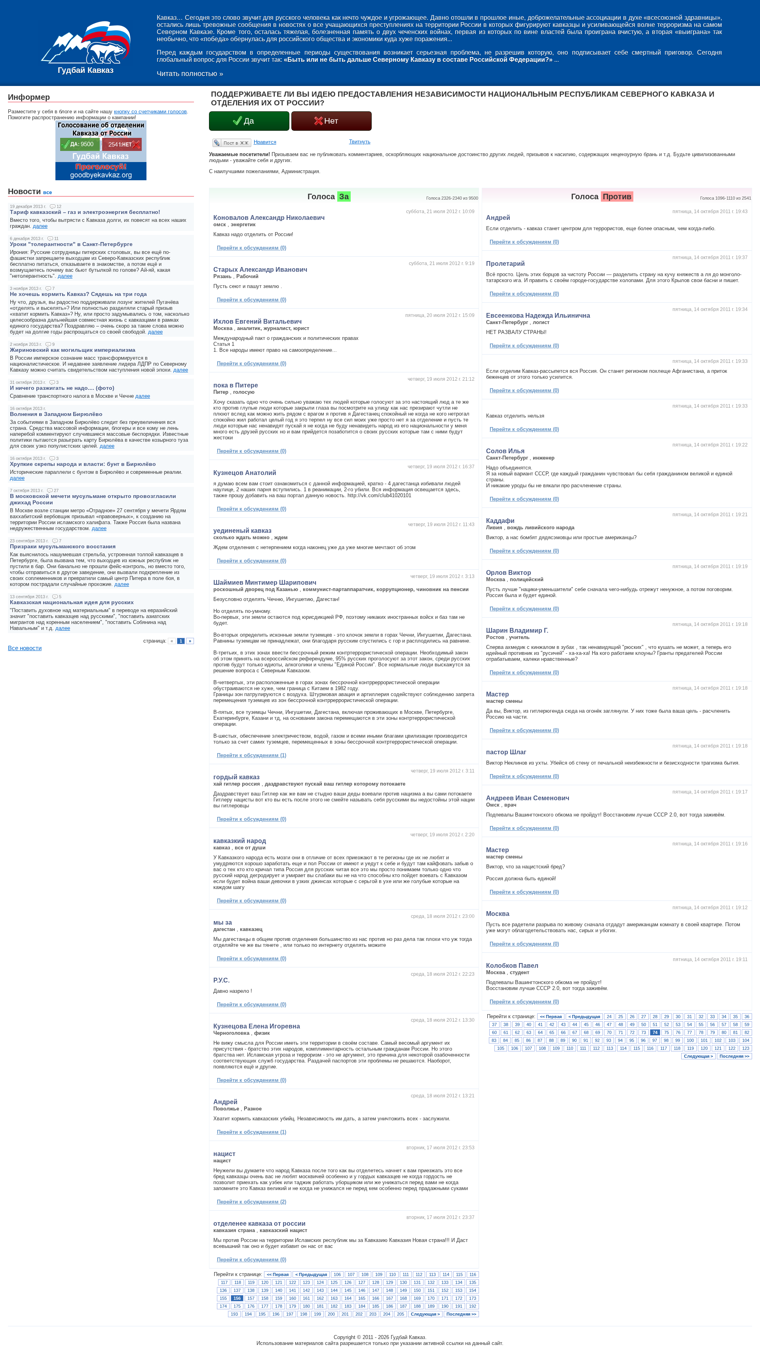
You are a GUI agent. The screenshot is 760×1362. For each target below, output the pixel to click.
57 (724, 1024)
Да (249, 121)
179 (292, 1306)
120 (264, 1282)
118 (237, 1282)
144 (334, 1290)
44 (574, 1024)
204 (386, 1314)
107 (351, 1274)
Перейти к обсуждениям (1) (251, 755)
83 (494, 1040)
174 (223, 1306)
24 (609, 1016)
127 (361, 1282)
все (47, 192)
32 (701, 1016)
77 (689, 1032)
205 (400, 1314)
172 (458, 1298)
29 (666, 1016)
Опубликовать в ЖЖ (222, 142)
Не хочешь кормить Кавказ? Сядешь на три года (78, 294)
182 (334, 1306)
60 (494, 1032)
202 (359, 1314)
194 (248, 1314)
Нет (331, 121)
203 (372, 1314)
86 (528, 1040)
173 (472, 1298)
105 (500, 1048)
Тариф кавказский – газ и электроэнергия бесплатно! (85, 212)
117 (224, 1282)
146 (361, 1290)
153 (458, 1290)
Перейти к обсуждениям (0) (251, 248)
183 (348, 1306)
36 (747, 1016)
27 (643, 1016)
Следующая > (425, 1314)
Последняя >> (461, 1314)
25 (620, 1016)
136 (223, 1290)
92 (597, 1040)
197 (289, 1314)
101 (704, 1040)
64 (540, 1032)
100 (690, 1040)
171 (444, 1298)
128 (375, 1282)
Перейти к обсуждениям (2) (251, 1202)
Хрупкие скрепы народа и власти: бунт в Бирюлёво (83, 464)
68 (586, 1032)
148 (389, 1290)
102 (718, 1040)
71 (620, 1032)
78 (701, 1032)
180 (306, 1306)
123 (306, 1282)
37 (494, 1024)
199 (317, 1314)
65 (551, 1032)
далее (40, 226)
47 (609, 1024)
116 (472, 1274)
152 (444, 1290)
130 (403, 1282)
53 (678, 1024)
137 (237, 1290)
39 (517, 1024)
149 (403, 1290)
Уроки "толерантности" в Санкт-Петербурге (71, 244)
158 (264, 1298)
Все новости (25, 648)
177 (264, 1306)
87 (540, 1040)
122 (292, 1282)
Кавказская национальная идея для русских (72, 602)
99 (677, 1040)
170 (431, 1298)
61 (506, 1032)
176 (251, 1306)
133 (444, 1282)
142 (306, 1290)
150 (417, 1290)
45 (586, 1024)
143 (320, 1290)
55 (701, 1024)
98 (666, 1040)
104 (745, 1040)
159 (278, 1298)
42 (551, 1024)
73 (643, 1032)
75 (666, 1032)
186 (389, 1306)
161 (306, 1298)
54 (689, 1024)
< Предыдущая (311, 1274)
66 (563, 1032)
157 (251, 1298)
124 (320, 1282)
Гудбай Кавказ (86, 70)
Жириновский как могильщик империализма (72, 350)
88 (551, 1040)
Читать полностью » (190, 74)
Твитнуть (359, 142)
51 (655, 1024)
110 (392, 1274)
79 (712, 1032)
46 (597, 1024)
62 (517, 1032)
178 (278, 1306)
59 (747, 1024)
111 (406, 1274)
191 (458, 1306)
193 (234, 1314)
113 (432, 1274)
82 (747, 1032)
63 (528, 1032)
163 (334, 1298)
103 (731, 1040)
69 (597, 1032)
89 (562, 1040)
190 (444, 1306)
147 (375, 1290)
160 (292, 1298)
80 (724, 1032)
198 (303, 1314)
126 (348, 1282)
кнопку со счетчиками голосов (150, 111)
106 (337, 1274)
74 (655, 1032)
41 (540, 1024)
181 (320, 1306)
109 (378, 1274)
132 (431, 1282)
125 (334, 1282)
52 (666, 1024)
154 (472, 1290)
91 (585, 1040)
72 (632, 1032)
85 (517, 1040)
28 (655, 1016)
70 (609, 1032)
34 (724, 1016)
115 (459, 1274)
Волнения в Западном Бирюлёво (56, 414)
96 (643, 1040)
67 (574, 1032)
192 (472, 1306)
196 (275, 1314)
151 (431, 1290)
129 (389, 1282)
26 (632, 1016)
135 (472, 1282)
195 (262, 1314)
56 (712, 1024)
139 (264, 1290)
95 (631, 1040)
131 (417, 1282)
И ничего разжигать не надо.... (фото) (62, 388)
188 (417, 1306)
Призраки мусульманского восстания (63, 546)
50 (643, 1024)
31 (689, 1016)
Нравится (265, 142)
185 (375, 1306)
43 (563, 1024)
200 (331, 1314)
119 (251, 1282)
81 (735, 1032)
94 (620, 1040)
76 (678, 1032)
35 (735, 1016)
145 (348, 1290)
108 (365, 1274)
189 (431, 1306)
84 (505, 1040)
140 (278, 1290)
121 (278, 1282)
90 (574, 1040)
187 (403, 1306)
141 (292, 1290)
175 (237, 1306)
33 (712, 1016)
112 (419, 1274)
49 (632, 1024)
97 (654, 1040)
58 (735, 1024)
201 (345, 1314)
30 (678, 1016)
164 (348, 1298)
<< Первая (278, 1274)
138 (251, 1290)
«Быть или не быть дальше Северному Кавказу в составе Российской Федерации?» (418, 59)
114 (446, 1274)
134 (458, 1282)
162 (320, 1298)
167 (389, 1298)
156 (237, 1298)
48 (620, 1024)
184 (361, 1306)
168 (403, 1298)
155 (223, 1298)
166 (375, 1298)
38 (506, 1024)
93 (608, 1040)
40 (528, 1024)
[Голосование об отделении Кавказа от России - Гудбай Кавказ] (100, 178)
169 (417, 1298)
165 (361, 1298)
